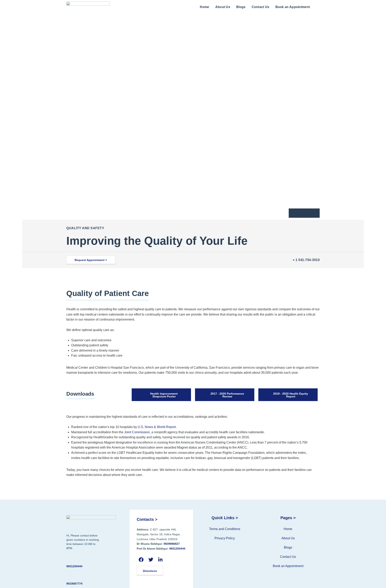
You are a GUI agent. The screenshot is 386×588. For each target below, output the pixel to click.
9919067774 (74, 583)
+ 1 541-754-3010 (306, 260)
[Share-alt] (313, 213)
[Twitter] (150, 559)
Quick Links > (224, 518)
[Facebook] (141, 559)
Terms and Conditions (224, 529)
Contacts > (147, 519)
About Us (222, 7)
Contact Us (260, 7)
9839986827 (172, 543)
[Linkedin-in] (160, 559)
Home (204, 7)
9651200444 (74, 566)
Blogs (241, 7)
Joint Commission (137, 432)
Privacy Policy (225, 538)
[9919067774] (68, 576)
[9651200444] (68, 558)
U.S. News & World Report (157, 427)
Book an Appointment (292, 7)
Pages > (288, 518)
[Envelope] (304, 213)
